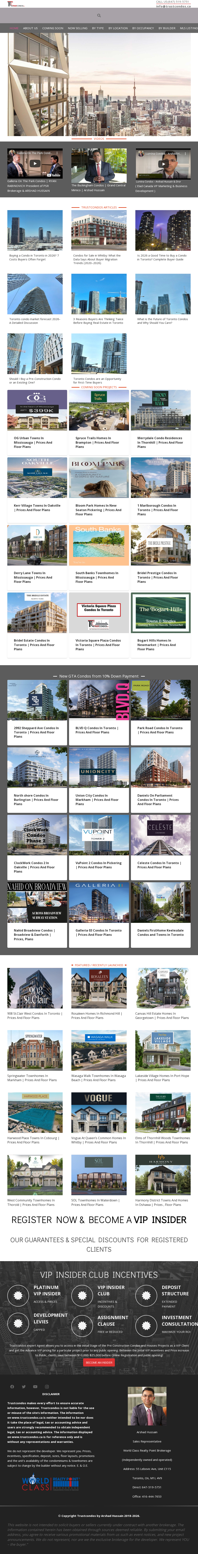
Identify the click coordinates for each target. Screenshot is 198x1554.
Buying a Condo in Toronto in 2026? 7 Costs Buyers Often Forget (34, 257)
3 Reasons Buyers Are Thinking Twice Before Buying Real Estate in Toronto (98, 321)
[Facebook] (12, 1387)
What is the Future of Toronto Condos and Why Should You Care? (162, 321)
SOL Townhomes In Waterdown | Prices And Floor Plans (95, 1202)
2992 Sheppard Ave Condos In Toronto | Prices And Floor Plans (36, 732)
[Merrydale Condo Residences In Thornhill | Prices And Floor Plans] (161, 392)
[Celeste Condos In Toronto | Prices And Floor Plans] (161, 817)
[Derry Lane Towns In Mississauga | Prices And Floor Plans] (37, 527)
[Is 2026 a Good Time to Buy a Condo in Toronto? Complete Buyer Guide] (163, 212)
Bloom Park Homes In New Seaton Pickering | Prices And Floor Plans (98, 509)
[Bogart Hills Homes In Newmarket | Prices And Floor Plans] (161, 595)
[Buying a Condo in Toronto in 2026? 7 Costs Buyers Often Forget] (35, 212)
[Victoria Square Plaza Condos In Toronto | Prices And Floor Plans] (99, 595)
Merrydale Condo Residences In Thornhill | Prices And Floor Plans (160, 442)
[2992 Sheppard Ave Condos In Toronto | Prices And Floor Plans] (37, 682)
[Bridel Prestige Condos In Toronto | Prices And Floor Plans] (161, 527)
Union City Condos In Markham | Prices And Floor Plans (97, 799)
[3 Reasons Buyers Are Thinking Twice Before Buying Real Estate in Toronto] (99, 276)
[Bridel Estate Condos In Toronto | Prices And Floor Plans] (37, 595)
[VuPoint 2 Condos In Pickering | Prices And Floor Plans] (99, 817)
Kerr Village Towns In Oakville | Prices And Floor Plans (37, 507)
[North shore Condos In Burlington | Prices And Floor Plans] (37, 750)
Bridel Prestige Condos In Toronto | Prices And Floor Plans (157, 577)
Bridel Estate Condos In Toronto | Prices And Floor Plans (34, 644)
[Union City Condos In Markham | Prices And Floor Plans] (99, 750)
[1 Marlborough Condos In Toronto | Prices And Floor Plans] (161, 460)
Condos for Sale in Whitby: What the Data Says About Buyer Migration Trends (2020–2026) (97, 259)
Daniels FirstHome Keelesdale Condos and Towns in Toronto (160, 932)
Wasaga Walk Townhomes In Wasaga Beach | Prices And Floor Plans (98, 1078)
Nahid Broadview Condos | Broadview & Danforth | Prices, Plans (34, 934)
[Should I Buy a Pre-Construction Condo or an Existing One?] (35, 336)
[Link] (16, 4)
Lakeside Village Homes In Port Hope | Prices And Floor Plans (162, 1078)
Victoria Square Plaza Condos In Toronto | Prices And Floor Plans (98, 644)
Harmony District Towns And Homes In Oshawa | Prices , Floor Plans (161, 1202)
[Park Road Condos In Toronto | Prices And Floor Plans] (161, 682)
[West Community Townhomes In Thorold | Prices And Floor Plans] (35, 1157)
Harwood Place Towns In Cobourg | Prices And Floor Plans (33, 1140)
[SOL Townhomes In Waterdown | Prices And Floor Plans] (99, 1157)
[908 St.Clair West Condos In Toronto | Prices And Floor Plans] (35, 970)
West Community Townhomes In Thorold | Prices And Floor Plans (31, 1202)
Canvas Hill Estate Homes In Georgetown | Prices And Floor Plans (162, 1015)
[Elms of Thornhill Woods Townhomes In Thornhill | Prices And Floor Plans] (163, 1095)
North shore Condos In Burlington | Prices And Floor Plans (36, 799)
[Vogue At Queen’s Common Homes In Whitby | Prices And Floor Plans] (99, 1095)
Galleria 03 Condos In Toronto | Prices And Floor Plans (99, 932)
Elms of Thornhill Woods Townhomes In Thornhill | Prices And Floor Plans (162, 1140)
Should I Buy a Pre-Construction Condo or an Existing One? (35, 380)
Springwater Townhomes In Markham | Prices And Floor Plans (32, 1078)
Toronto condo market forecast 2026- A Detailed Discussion (34, 321)
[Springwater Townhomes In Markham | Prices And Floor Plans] (35, 1032)
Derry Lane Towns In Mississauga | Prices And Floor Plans (33, 577)
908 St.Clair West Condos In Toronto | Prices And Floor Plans (35, 1015)
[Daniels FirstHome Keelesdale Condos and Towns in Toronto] (161, 885)
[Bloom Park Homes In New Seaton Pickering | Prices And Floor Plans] (99, 460)
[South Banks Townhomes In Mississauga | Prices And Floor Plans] (99, 527)
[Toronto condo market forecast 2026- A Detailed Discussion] (35, 276)
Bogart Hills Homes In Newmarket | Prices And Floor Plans (156, 644)
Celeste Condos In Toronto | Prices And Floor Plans (159, 865)
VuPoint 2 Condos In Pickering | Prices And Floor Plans (99, 865)
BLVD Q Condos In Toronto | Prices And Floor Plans (97, 730)
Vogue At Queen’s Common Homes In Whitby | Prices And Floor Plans (98, 1140)
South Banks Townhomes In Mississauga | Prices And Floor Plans (97, 577)
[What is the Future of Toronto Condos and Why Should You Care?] (163, 276)
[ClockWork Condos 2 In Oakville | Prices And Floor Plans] (37, 817)
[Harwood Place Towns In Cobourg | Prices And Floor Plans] (35, 1095)
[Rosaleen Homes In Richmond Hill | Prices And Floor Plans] (99, 970)
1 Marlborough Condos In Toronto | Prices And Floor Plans (157, 509)
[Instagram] (47, 1387)
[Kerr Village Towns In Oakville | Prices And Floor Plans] (37, 460)
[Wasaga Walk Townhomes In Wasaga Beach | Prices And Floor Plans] (99, 1032)
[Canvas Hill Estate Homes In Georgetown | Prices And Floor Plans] (163, 970)
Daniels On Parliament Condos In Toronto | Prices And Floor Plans (158, 799)
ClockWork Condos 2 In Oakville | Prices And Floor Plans (34, 867)
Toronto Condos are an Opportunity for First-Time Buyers (97, 380)
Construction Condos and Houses (135, 1345)
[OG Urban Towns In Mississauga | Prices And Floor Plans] (37, 392)
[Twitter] (24, 1387)
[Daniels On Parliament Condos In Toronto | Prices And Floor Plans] (161, 750)
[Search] (99, 15)
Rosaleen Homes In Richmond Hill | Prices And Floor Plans (96, 1015)
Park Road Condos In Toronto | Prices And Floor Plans (160, 730)
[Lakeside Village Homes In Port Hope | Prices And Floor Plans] (163, 1032)
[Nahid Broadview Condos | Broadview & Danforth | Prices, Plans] (37, 885)
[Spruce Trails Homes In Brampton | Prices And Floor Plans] (99, 392)
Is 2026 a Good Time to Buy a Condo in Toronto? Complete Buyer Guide (162, 257)
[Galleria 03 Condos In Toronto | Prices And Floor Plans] (99, 885)
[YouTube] (35, 1387)
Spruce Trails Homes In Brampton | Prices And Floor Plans (97, 442)
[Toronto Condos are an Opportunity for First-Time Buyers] (99, 336)
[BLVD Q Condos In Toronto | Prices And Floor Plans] (99, 682)
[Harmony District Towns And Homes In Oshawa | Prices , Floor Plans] (163, 1157)
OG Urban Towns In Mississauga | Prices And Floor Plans (33, 442)
